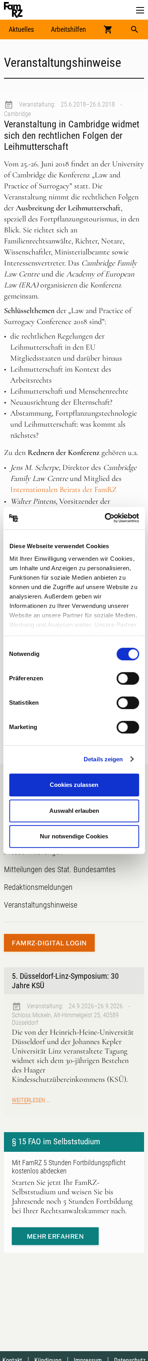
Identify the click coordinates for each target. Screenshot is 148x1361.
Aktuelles (21, 29)
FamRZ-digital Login (49, 943)
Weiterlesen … (30, 1100)
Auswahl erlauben (74, 810)
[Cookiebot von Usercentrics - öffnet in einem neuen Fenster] (105, 518)
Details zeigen (103, 759)
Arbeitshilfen (68, 29)
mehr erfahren (55, 1236)
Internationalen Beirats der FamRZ (63, 489)
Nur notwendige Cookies (74, 836)
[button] (140, 10)
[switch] (127, 678)
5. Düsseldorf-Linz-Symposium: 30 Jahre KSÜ (65, 980)
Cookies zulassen (74, 784)
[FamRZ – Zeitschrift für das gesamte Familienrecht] (13, 10)
